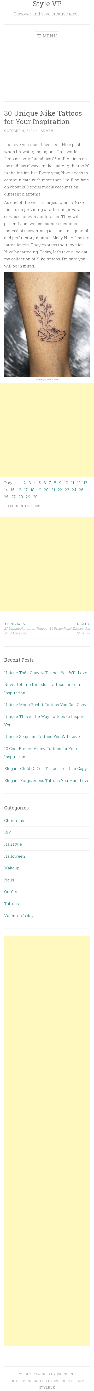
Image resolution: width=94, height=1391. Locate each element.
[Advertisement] (47, 67)
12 (79, 482)
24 (74, 489)
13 (85, 482)
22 (60, 489)
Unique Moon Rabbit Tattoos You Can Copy (45, 704)
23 (67, 489)
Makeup (11, 867)
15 (12, 489)
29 (28, 496)
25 (81, 489)
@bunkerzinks (50, 379)
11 (72, 482)
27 (13, 496)
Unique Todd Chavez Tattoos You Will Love (45, 672)
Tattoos (32, 506)
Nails (9, 879)
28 (21, 496)
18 (32, 489)
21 (53, 489)
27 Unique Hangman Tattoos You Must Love (25, 628)
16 (19, 489)
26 (6, 496)
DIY (7, 832)
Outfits (10, 891)
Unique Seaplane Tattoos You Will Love (42, 736)
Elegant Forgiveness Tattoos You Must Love (46, 780)
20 (46, 489)
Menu (50, 35)
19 (39, 489)
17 (26, 489)
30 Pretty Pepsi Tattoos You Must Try (69, 628)
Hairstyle (13, 844)
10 (66, 482)
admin (46, 131)
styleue (47, 1387)
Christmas (14, 820)
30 (35, 496)
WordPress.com (69, 1381)
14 (6, 489)
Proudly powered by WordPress (47, 1374)
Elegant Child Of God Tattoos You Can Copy (45, 768)
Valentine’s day (19, 915)
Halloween (14, 856)
